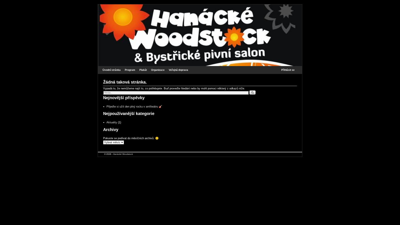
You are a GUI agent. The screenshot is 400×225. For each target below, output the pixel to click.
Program (130, 70)
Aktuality (111, 122)
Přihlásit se (288, 70)
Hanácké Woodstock (123, 154)
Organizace (158, 70)
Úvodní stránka (111, 70)
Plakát (143, 70)
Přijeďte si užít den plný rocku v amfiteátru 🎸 (134, 106)
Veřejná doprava (178, 70)
